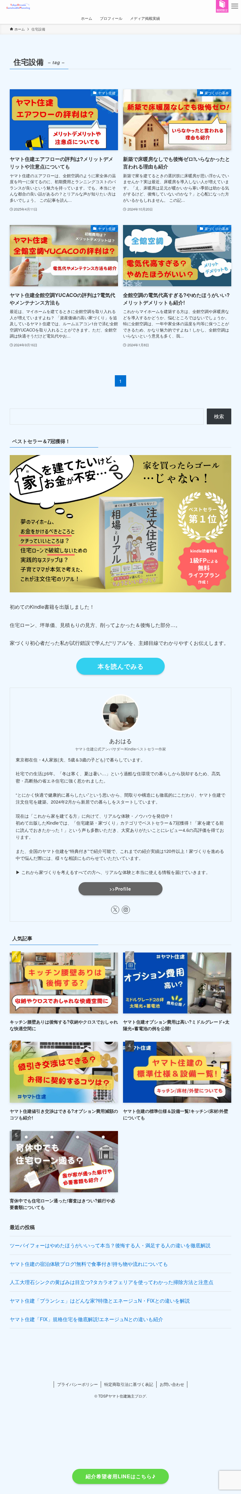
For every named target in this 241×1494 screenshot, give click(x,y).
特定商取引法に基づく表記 (128, 1384)
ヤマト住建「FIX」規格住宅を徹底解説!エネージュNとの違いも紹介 (86, 1319)
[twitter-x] (115, 910)
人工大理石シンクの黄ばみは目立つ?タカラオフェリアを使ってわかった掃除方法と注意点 (111, 1282)
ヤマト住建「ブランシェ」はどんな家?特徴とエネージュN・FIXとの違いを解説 (100, 1300)
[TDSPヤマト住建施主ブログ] (19, 6)
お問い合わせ (172, 1384)
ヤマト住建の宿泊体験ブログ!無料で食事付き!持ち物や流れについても (89, 1263)
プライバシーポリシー (77, 1384)
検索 (219, 416)
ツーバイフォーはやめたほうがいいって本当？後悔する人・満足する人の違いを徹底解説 (110, 1245)
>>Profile (120, 889)
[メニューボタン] (234, 6)
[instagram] (126, 910)
